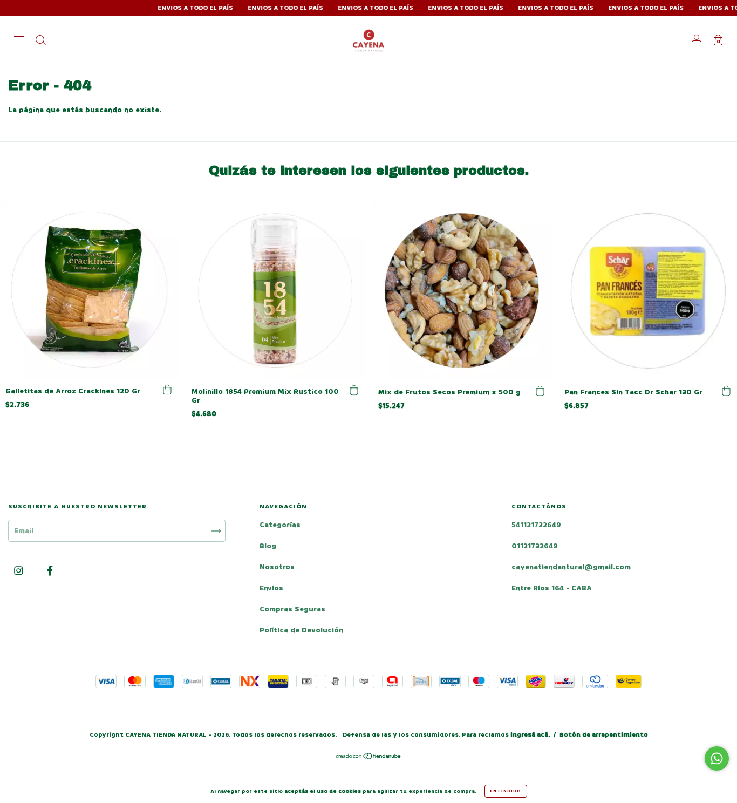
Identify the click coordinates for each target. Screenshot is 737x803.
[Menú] (18, 41)
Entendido (505, 791)
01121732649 (534, 546)
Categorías (280, 525)
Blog (268, 546)
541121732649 (536, 525)
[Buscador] (40, 41)
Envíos (271, 588)
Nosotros (277, 567)
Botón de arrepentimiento (603, 734)
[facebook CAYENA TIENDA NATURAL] (49, 571)
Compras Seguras (292, 609)
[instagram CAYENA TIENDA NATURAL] (19, 571)
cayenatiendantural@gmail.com (571, 567)
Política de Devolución (301, 630)
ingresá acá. (530, 734)
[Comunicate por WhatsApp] (717, 758)
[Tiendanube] (368, 757)
